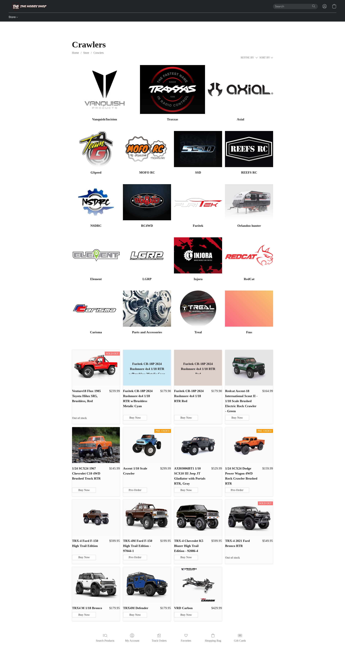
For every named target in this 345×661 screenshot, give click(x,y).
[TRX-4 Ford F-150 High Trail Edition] (96, 517)
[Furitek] (198, 202)
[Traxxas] (172, 89)
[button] (28, 6)
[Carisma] (96, 309)
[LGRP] (147, 255)
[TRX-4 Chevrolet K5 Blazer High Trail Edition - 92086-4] (198, 517)
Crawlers (98, 52)
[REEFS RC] (249, 149)
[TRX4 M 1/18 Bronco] (96, 585)
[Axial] (240, 89)
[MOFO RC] (147, 149)
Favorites (186, 640)
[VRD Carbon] (198, 585)
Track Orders (159, 640)
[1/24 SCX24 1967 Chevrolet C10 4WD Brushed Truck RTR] (96, 445)
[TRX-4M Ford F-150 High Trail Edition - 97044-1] (147, 517)
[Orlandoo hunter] (249, 202)
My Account (132, 640)
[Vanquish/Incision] (104, 89)
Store (12, 17)
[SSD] (198, 149)
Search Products (105, 640)
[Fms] (249, 309)
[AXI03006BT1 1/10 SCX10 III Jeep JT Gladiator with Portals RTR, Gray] (198, 445)
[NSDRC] (96, 202)
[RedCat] (249, 255)
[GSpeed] (96, 149)
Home (75, 52)
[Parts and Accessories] (147, 309)
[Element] (96, 255)
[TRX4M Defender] (147, 585)
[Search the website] (313, 6)
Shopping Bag (213, 640)
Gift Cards (240, 640)
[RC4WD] (147, 202)
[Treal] (198, 309)
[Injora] (198, 255)
